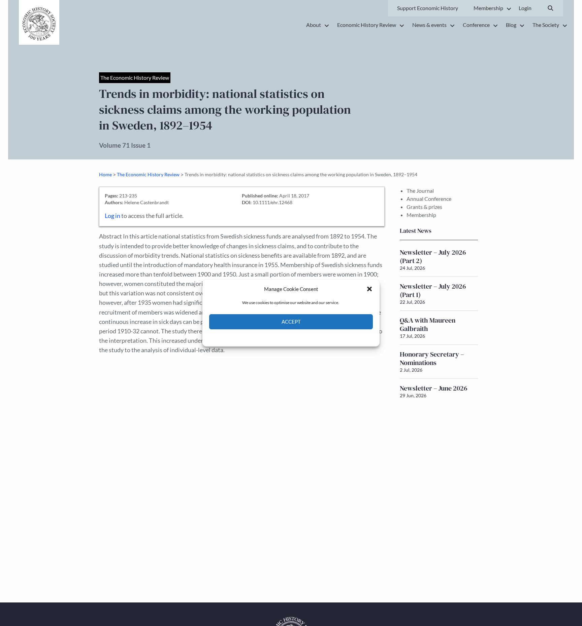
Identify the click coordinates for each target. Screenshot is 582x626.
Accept (291, 322)
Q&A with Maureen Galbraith (427, 324)
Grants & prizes (424, 207)
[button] (369, 289)
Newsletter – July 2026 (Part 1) (433, 290)
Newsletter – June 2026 (433, 388)
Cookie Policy (275, 337)
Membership (421, 215)
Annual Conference (429, 198)
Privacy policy (303, 337)
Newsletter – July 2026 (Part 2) (433, 256)
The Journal (420, 190)
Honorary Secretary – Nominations (432, 358)
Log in (112, 215)
